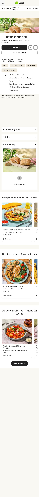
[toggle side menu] (2, 3)
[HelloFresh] (19, 2)
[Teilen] (35, 47)
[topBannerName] (19, 14)
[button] (19, 137)
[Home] (3, 8)
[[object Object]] (30, 47)
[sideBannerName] (19, 113)
